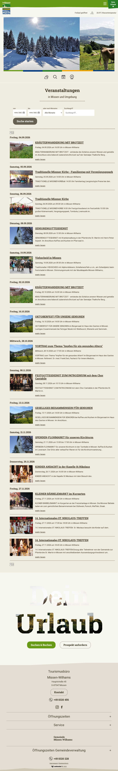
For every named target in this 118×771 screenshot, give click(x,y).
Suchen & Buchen (41, 645)
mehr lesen (40, 159)
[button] (13, 70)
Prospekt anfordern (75, 645)
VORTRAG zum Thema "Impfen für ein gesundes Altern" (69, 346)
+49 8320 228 (61, 758)
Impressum (54, 763)
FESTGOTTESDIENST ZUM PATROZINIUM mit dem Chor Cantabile (69, 377)
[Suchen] (55, 77)
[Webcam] (72, 77)
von (14, 108)
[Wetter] (46, 77)
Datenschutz (63, 763)
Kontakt (59, 692)
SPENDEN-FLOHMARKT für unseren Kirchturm (64, 437)
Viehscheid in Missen (48, 257)
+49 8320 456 (61, 699)
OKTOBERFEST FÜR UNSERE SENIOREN (59, 316)
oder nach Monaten (50, 108)
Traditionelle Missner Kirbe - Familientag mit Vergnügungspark (74, 171)
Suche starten (25, 121)
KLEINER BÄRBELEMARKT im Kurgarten (60, 493)
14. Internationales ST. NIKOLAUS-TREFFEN (61, 518)
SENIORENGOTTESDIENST (51, 228)
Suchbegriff (68, 108)
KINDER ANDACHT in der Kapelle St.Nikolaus (62, 466)
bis (29, 108)
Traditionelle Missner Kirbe (52, 199)
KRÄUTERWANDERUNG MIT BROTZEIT (59, 142)
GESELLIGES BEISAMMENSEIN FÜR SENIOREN (64, 408)
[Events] (63, 77)
